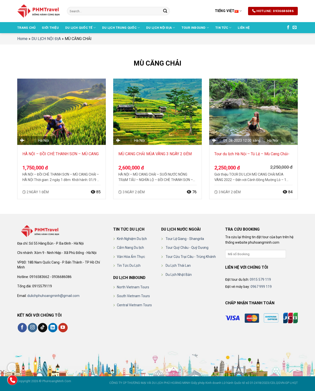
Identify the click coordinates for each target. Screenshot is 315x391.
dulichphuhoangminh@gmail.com (53, 296)
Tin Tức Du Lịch (129, 265)
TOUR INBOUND (194, 27)
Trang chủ (26, 27)
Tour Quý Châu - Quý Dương (187, 248)
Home (22, 38)
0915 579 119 (260, 279)
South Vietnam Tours (133, 296)
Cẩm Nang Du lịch (130, 248)
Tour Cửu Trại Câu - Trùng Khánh (191, 257)
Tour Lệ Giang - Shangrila (185, 239)
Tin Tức (221, 27)
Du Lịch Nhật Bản (179, 275)
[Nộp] (165, 11)
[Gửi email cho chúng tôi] (295, 27)
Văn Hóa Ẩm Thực (131, 257)
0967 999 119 (261, 287)
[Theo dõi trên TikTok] (42, 327)
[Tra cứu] (290, 254)
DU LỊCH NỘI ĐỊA (159, 27)
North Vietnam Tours (133, 287)
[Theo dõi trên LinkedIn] (53, 327)
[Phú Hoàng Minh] (38, 11)
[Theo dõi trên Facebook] (288, 27)
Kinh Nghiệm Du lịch (132, 239)
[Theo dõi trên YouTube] (63, 327)
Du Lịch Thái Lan (178, 265)
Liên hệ (244, 27)
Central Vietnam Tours (134, 305)
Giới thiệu (50, 27)
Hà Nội (43, 140)
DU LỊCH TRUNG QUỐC (119, 27)
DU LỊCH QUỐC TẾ (79, 27)
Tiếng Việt (225, 11)
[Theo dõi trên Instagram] (32, 327)
